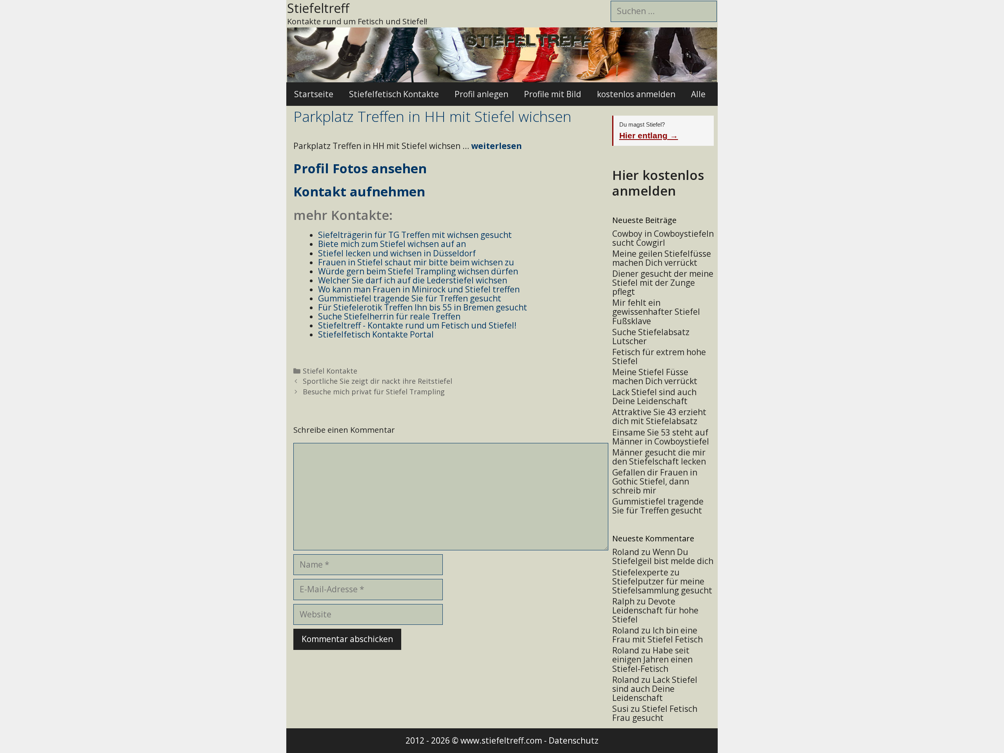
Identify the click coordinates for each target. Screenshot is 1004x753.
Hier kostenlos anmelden (658, 183)
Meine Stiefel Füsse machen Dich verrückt (654, 376)
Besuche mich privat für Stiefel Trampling (374, 391)
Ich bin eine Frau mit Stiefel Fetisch (657, 635)
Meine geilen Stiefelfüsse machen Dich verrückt (661, 258)
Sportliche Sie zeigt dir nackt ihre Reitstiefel (377, 381)
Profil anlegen (481, 94)
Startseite (313, 94)
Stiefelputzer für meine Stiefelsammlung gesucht (662, 586)
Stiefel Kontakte (330, 371)
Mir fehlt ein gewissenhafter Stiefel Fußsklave (656, 311)
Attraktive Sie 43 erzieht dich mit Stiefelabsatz (659, 416)
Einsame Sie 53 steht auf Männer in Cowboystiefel (660, 437)
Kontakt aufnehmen (359, 191)
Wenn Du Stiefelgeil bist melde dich (662, 556)
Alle (698, 94)
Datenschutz (573, 740)
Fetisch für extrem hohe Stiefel (659, 357)
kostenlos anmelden (636, 94)
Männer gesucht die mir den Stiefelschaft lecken (659, 457)
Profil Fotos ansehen (360, 168)
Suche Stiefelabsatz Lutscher (650, 337)
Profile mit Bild (552, 94)
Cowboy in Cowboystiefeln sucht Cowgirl (663, 238)
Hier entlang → (648, 135)
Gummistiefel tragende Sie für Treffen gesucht (658, 506)
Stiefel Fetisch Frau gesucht (654, 713)
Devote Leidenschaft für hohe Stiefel (655, 610)
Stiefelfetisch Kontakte (394, 94)
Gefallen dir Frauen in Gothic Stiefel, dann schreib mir (654, 481)
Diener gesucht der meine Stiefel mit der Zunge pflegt (662, 282)
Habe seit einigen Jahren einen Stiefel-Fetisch (652, 659)
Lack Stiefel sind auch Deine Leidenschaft (654, 396)
